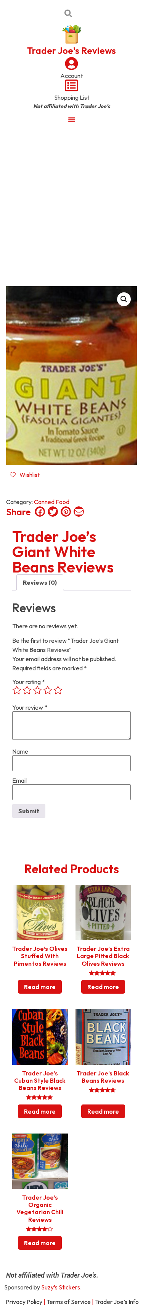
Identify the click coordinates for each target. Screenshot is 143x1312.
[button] (124, 299)
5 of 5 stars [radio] (58, 690)
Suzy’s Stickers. (61, 1287)
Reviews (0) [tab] (40, 582)
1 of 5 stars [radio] (16, 690)
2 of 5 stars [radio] (27, 690)
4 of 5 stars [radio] (47, 690)
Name (20, 751)
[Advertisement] (71, 204)
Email (19, 780)
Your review (29, 707)
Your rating (28, 682)
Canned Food (51, 502)
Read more (40, 987)
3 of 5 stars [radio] (37, 690)
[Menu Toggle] (72, 119)
